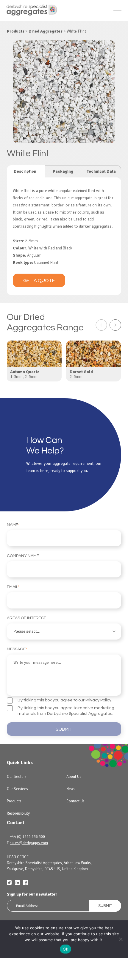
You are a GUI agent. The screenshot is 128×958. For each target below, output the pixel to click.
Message (17, 649)
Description (25, 171)
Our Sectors (16, 776)
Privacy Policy (98, 700)
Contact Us (75, 801)
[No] (121, 939)
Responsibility (18, 813)
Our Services (17, 789)
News (70, 789)
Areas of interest (26, 618)
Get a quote (39, 280)
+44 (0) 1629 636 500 (27, 836)
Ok (65, 949)
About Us (73, 776)
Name (13, 525)
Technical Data (101, 171)
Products (14, 801)
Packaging (63, 171)
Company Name (23, 556)
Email (13, 587)
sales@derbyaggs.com (29, 843)
